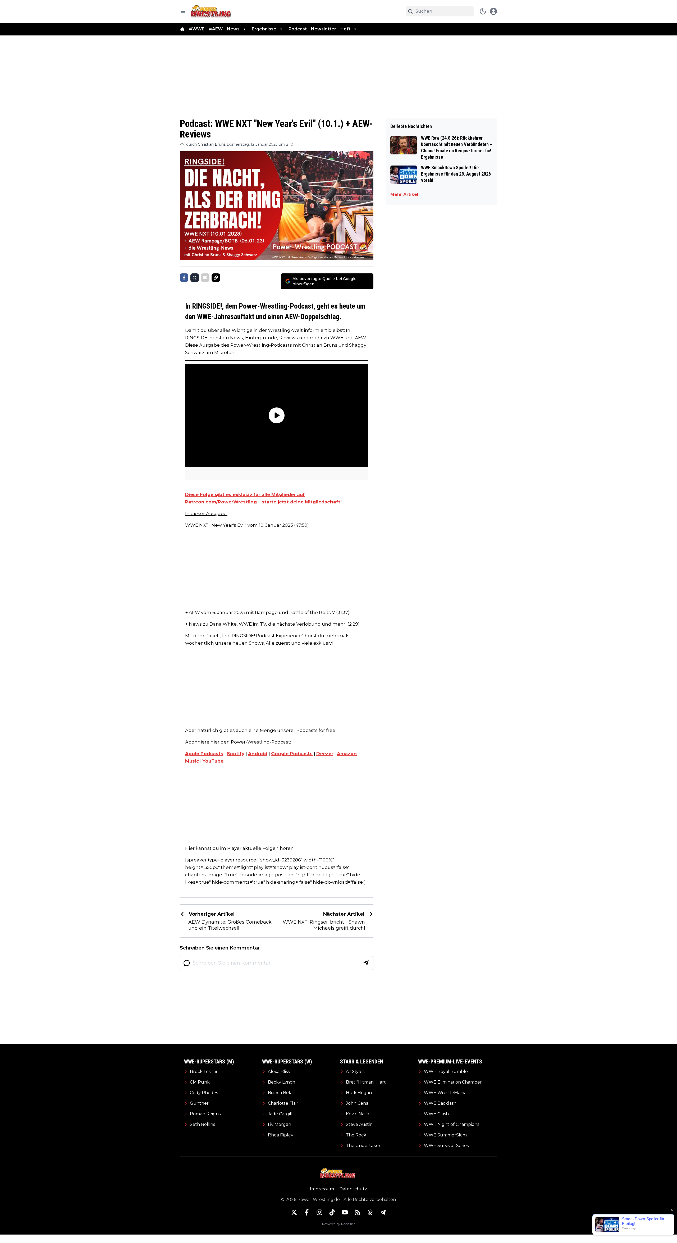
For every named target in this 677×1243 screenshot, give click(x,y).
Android (257, 753)
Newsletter (323, 28)
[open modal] (493, 11)
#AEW (216, 28)
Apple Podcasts (204, 753)
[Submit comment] (366, 963)
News (233, 28)
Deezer (324, 753)
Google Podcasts (292, 753)
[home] (182, 29)
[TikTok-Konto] (332, 1212)
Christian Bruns (212, 144)
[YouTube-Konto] (345, 1212)
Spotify (235, 753)
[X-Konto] (294, 1212)
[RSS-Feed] (357, 1212)
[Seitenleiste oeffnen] (183, 11)
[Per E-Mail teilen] (205, 277)
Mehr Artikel (404, 194)
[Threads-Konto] (370, 1212)
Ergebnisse (264, 28)
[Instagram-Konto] (319, 1212)
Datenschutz (353, 1188)
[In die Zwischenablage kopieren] (216, 277)
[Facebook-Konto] (307, 1212)
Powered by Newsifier (338, 1224)
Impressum (322, 1188)
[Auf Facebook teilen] (184, 277)
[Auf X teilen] (194, 277)
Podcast (298, 28)
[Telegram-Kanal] (383, 1212)
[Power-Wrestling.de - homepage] (211, 11)
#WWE (196, 28)
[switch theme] (483, 11)
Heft (345, 28)
